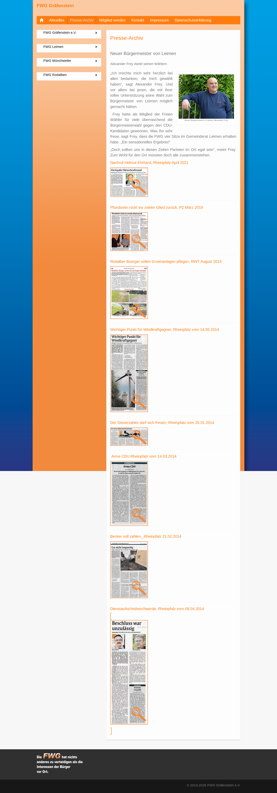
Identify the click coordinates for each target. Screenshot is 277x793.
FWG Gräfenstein (55, 5)
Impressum (159, 20)
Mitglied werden (112, 20)
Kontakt (137, 20)
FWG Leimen (53, 47)
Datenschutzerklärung (193, 20)
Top (268, 784)
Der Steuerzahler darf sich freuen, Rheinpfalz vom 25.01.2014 (162, 423)
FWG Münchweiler (57, 61)
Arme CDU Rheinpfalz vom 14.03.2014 (143, 456)
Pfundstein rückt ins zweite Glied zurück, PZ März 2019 (156, 207)
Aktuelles (56, 20)
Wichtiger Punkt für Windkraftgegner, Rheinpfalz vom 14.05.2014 (164, 329)
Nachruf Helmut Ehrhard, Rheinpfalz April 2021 (149, 163)
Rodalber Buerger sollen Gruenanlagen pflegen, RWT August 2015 (166, 261)
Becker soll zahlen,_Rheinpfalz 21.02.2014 (145, 536)
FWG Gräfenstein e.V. (59, 32)
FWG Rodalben (55, 75)
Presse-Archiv (81, 20)
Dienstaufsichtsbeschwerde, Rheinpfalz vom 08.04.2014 (157, 609)
